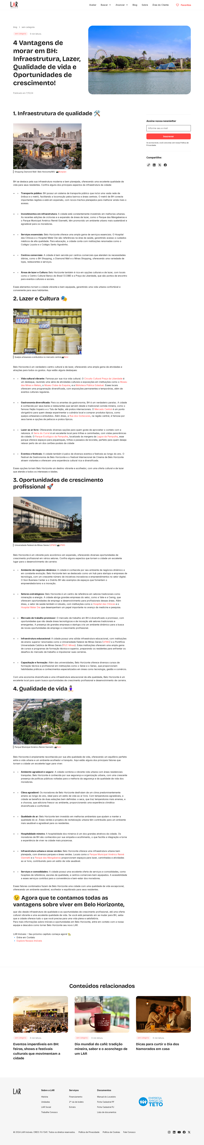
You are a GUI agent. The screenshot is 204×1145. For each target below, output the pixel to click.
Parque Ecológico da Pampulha (51, 436)
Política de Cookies (111, 1132)
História (44, 1097)
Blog (135, 4)
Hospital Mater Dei (30, 607)
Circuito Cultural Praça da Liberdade (103, 378)
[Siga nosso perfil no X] (189, 1132)
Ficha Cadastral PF (105, 1102)
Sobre (145, 4)
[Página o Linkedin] (174, 1132)
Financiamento (75, 1097)
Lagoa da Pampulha (107, 436)
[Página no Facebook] (184, 1132)
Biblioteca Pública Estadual (89, 385)
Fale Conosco (129, 1132)
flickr (66, 357)
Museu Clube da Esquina (57, 385)
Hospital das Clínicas (104, 604)
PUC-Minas (69, 645)
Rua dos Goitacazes (80, 416)
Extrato (72, 1107)
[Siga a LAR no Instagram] (169, 1132)
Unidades (45, 1102)
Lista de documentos (106, 1112)
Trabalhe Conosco (49, 1112)
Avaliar (92, 4)
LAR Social (46, 1107)
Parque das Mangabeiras (48, 857)
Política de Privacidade (89, 1132)
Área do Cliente (160, 4)
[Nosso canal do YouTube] (179, 1132)
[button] (106, 5)
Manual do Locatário (106, 1097)
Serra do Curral (42, 433)
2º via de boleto (76, 1102)
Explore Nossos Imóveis (29, 940)
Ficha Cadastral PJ (105, 1107)
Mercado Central (103, 409)
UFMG (53, 545)
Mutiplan (62, 172)
